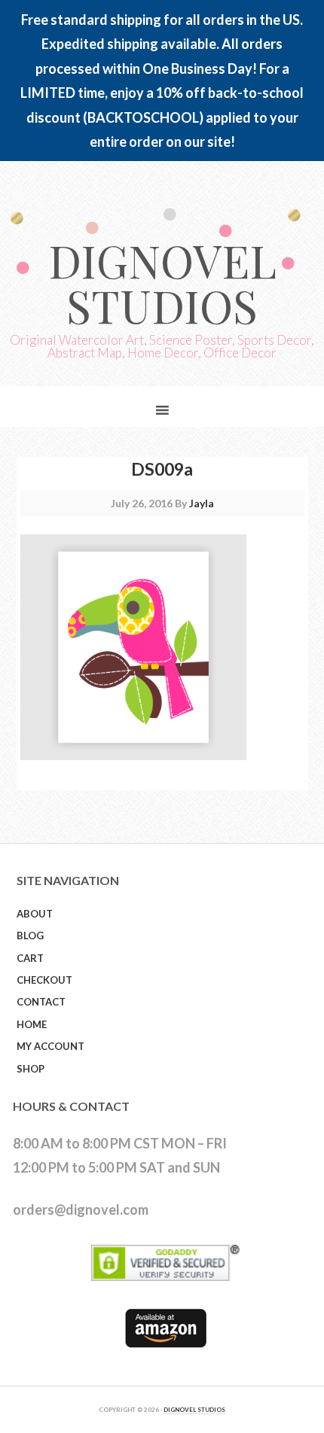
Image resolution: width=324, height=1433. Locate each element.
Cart (30, 958)
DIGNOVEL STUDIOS (194, 1409)
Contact (41, 1002)
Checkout (44, 980)
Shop (30, 1069)
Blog (30, 935)
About (35, 914)
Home (32, 1024)
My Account (50, 1046)
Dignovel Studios (162, 282)
